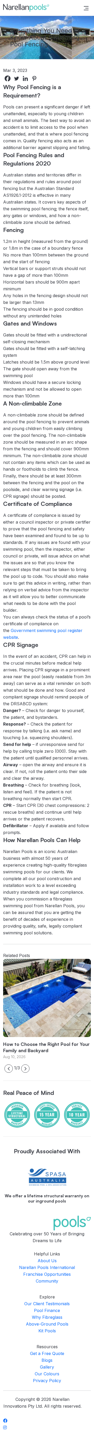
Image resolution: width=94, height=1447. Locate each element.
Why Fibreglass (47, 1317)
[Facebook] (7, 78)
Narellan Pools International (47, 1267)
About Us (47, 1260)
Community (47, 1281)
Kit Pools (47, 1330)
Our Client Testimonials (47, 1303)
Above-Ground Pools (47, 1324)
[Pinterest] (34, 78)
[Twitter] (16, 78)
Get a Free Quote (47, 1353)
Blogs (47, 1360)
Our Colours (47, 1373)
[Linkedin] (25, 78)
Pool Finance (47, 1310)
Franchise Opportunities (47, 1274)
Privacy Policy (47, 1380)
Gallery (47, 1367)
